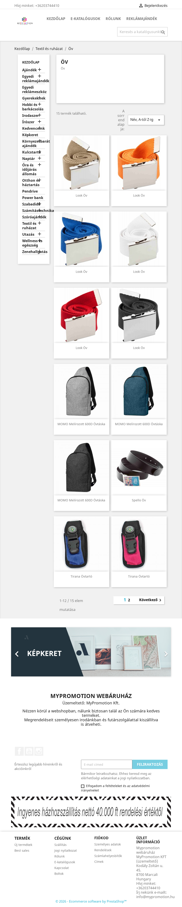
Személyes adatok (107, 844)
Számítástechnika (33, 210)
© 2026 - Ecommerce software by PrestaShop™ (91, 901)
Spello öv (139, 500)
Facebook (19, 751)
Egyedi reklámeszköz (33, 89)
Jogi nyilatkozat (65, 850)
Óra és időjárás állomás (29, 169)
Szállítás (60, 845)
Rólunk (113, 18)
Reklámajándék (141, 18)
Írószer (28, 122)
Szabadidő (31, 204)
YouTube (29, 751)
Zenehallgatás (33, 251)
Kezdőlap (56, 18)
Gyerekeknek (33, 98)
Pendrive (30, 191)
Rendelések (102, 850)
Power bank (32, 197)
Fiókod (101, 837)
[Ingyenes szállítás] (91, 811)
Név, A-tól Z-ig (146, 120)
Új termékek (23, 845)
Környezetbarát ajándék (33, 143)
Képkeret (30, 135)
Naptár (28, 158)
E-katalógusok (85, 18)
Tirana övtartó (81, 576)
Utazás (28, 234)
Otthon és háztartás (31, 182)
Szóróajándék (33, 217)
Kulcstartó (31, 152)
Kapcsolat (61, 868)
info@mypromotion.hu (155, 896)
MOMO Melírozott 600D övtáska (81, 424)
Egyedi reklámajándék (33, 78)
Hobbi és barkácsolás (33, 107)
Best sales (21, 850)
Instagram (38, 751)
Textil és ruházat (29, 225)
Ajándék (29, 70)
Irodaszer (30, 115)
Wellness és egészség (32, 243)
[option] (91, 651)
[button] (23, 651)
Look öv (81, 195)
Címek (98, 861)
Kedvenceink (33, 128)
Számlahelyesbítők (108, 856)
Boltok (58, 873)
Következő (151, 600)
